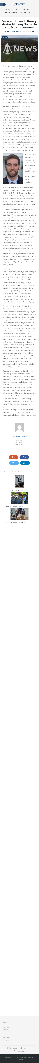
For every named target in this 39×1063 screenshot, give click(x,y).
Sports (16, 10)
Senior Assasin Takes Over (14, 490)
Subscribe (6, 1040)
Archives (6, 1027)
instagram (20, 1051)
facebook (13, 1048)
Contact (5, 1032)
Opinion (25, 10)
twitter (26, 1048)
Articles (5, 1030)
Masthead (6, 1037)
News (8, 10)
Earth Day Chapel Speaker (14, 507)
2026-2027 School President (14, 523)
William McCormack (13, 31)
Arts (7, 12)
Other (15, 12)
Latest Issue (26, 12)
